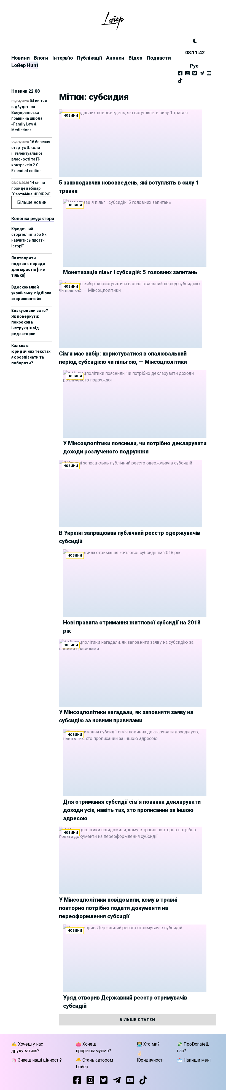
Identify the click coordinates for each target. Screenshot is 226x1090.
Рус (194, 66)
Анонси (115, 58)
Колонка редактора (32, 218)
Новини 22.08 (25, 91)
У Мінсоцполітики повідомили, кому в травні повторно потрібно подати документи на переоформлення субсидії (118, 908)
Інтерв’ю (62, 58)
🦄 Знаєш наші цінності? (36, 1060)
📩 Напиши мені (194, 1060)
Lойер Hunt (24, 65)
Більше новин (31, 202)
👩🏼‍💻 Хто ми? (148, 1044)
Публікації (89, 58)
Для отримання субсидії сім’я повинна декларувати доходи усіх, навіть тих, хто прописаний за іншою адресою (132, 810)
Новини (20, 58)
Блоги (41, 58)
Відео (135, 58)
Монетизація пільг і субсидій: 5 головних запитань (130, 272)
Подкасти (159, 58)
